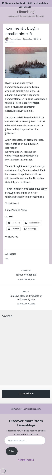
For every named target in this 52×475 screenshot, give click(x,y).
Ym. (7, 258)
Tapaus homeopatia (26, 274)
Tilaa (11, 451)
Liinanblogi (26, 12)
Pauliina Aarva (15, 39)
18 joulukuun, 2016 (30, 39)
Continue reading (26, 459)
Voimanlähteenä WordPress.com (26, 408)
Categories (25, 393)
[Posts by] (7, 39)
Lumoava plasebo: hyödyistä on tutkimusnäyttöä (26, 297)
